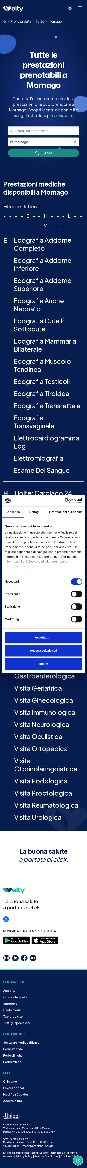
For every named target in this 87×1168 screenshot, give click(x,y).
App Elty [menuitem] (9, 990)
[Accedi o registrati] (70, 8)
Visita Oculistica (38, 736)
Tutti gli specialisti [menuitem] (16, 1023)
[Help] (78, 1160)
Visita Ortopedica (41, 748)
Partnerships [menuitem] (12, 1062)
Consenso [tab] (12, 512)
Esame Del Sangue (42, 470)
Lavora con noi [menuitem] (13, 1088)
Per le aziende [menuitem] (13, 1049)
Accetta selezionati (43, 650)
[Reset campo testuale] (75, 142)
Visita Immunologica (44, 712)
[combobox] (43, 131)
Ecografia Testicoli (42, 381)
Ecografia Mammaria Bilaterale (45, 345)
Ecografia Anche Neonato (39, 305)
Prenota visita (21, 21)
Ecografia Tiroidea (41, 393)
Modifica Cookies (15, 1094)
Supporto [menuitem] (10, 1003)
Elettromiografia (38, 458)
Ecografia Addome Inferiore (42, 264)
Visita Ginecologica (43, 700)
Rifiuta (43, 664)
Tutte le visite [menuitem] (13, 1016)
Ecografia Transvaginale (34, 422)
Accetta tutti (43, 637)
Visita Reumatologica (46, 805)
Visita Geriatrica (38, 688)
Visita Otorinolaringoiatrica (45, 765)
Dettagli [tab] (34, 512)
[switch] (76, 594)
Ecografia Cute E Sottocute (39, 325)
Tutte (40, 21)
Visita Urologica (38, 817)
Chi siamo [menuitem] (10, 1081)
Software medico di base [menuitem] (21, 1042)
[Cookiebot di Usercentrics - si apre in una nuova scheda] (64, 500)
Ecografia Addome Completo (42, 244)
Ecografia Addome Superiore (42, 284)
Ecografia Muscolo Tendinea (42, 365)
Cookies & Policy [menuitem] (71, 1156)
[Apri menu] (80, 8)
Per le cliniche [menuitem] (12, 1055)
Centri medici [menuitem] (12, 1010)
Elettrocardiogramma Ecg (47, 442)
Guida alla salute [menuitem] (15, 997)
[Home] (4, 21)
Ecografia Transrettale (47, 406)
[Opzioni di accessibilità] (6, 919)
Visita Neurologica (41, 724)
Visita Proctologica (43, 793)
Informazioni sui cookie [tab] (65, 512)
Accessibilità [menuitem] (12, 1101)
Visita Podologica (41, 781)
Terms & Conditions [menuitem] (46, 1156)
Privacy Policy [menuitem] (24, 1156)
